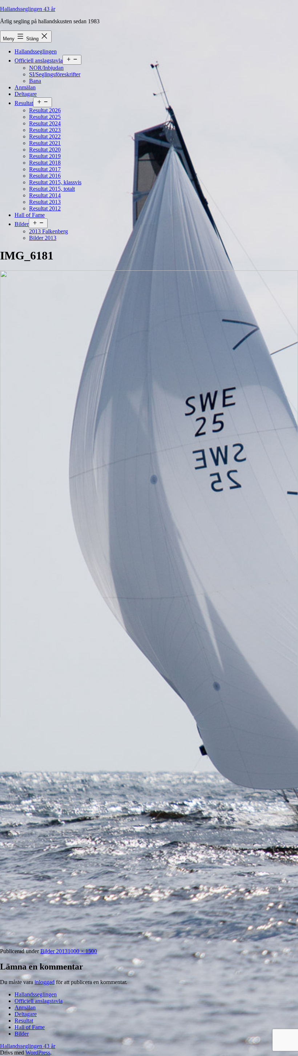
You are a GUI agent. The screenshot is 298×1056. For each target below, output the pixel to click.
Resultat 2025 (45, 117)
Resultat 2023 (45, 130)
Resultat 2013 (45, 202)
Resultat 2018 (45, 163)
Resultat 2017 (45, 169)
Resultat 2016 (45, 176)
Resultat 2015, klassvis (55, 182)
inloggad (45, 982)
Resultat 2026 (45, 110)
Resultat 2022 (45, 136)
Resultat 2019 (45, 156)
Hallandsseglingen (36, 51)
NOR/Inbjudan (46, 68)
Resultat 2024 (45, 123)
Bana (35, 81)
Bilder (22, 224)
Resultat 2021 (45, 143)
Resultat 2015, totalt (52, 189)
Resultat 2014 (45, 195)
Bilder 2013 (42, 238)
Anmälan (25, 87)
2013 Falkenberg (48, 231)
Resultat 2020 (45, 149)
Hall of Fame (30, 215)
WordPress (37, 1052)
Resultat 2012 (45, 208)
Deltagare (26, 94)
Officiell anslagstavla (39, 60)
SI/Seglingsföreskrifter (54, 74)
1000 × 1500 (82, 951)
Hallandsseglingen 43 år (27, 9)
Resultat (24, 103)
